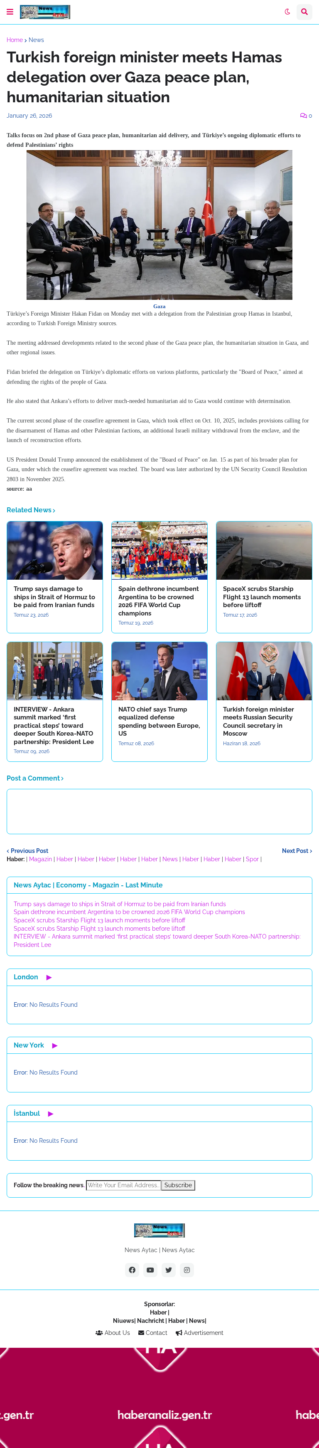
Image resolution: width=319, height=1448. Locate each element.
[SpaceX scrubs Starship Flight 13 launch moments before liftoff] (264, 550)
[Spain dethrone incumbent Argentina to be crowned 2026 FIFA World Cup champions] (159, 550)
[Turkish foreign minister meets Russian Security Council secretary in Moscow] (264, 671)
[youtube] (150, 1270)
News (36, 40)
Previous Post (29, 851)
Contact (155, 1332)
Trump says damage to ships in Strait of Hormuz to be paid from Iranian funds (54, 597)
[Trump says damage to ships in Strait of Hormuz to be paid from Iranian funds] (55, 550)
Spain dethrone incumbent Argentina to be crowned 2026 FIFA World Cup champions (158, 601)
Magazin (40, 859)
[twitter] (169, 1270)
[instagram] (187, 1270)
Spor (252, 859)
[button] (10, 12)
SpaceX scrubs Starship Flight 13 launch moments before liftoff (262, 597)
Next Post (295, 851)
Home (15, 40)
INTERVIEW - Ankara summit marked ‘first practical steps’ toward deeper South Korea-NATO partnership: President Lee (54, 726)
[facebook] (132, 1270)
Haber (64, 859)
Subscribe (178, 1185)
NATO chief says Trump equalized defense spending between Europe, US (159, 722)
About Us (116, 1332)
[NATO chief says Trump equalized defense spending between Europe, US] (159, 671)
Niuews (123, 1320)
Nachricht (151, 1320)
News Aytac (178, 1250)
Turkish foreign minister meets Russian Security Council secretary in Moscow (258, 722)
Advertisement (202, 1332)
